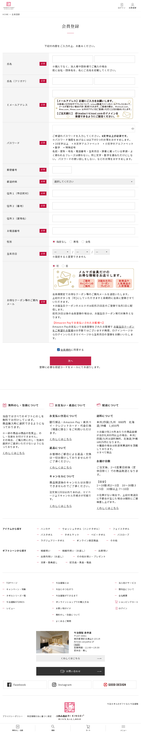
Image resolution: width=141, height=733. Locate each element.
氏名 (10, 64)
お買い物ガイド (63, 608)
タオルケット (72, 534)
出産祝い (103, 550)
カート (88, 730)
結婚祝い (45, 550)
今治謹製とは (62, 582)
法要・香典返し (49, 562)
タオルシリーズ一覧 (16, 595)
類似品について (126, 589)
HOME (6, 14)
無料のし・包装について (68, 614)
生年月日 (12, 253)
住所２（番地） (16, 206)
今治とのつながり (64, 589)
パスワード (14, 143)
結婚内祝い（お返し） (74, 550)
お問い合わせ (73, 671)
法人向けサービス (127, 582)
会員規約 (66, 349)
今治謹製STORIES (15, 601)
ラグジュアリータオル (53, 540)
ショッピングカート (128, 601)
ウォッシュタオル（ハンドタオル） (81, 528)
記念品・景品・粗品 (80, 562)
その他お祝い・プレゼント (91, 556)
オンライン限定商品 (87, 540)
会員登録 (132, 7)
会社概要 (123, 595)
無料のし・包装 (17, 730)
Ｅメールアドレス (17, 104)
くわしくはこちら (14, 453)
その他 (113, 540)
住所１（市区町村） (19, 193)
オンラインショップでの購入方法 (72, 601)
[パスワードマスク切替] (133, 128)
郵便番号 (12, 169)
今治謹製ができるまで (67, 595)
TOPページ (12, 582)
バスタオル (47, 534)
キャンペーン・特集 (16, 589)
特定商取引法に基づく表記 (39, 716)
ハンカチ (45, 528)
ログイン (122, 7)
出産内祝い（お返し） (53, 556)
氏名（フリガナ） (17, 81)
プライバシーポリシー (13, 716)
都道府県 (12, 181)
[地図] (77, 644)
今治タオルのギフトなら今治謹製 (122, 703)
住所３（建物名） (17, 218)
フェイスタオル (121, 528)
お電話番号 (14, 231)
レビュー (10, 608)
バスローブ (123, 534)
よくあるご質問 (63, 620)
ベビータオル (98, 534)
